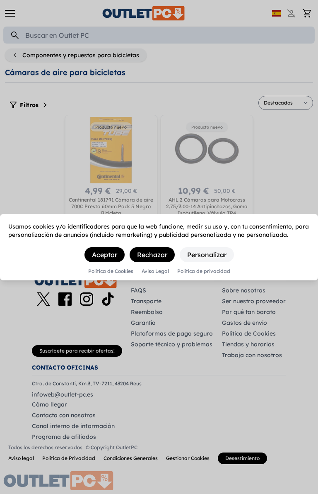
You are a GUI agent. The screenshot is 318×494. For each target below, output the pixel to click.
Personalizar (206, 255)
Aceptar (104, 255)
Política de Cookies (110, 271)
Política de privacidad (203, 271)
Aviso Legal (155, 271)
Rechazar (152, 255)
